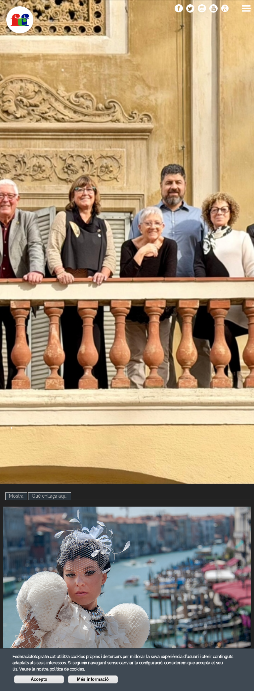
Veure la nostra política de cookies (51, 669)
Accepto (39, 679)
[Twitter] (190, 9)
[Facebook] (179, 9)
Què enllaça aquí (49, 496)
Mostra (18, 496)
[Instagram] (202, 9)
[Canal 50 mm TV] (225, 9)
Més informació (93, 679)
